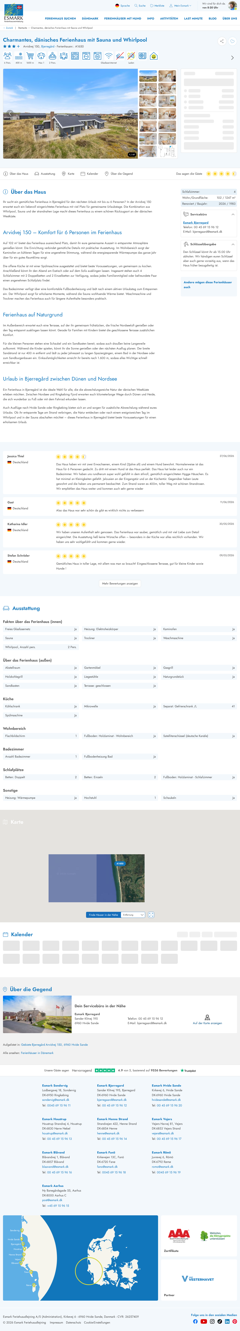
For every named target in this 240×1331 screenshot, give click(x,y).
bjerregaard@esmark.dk (152, 1023)
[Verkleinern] (234, 914)
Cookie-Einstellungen (97, 1322)
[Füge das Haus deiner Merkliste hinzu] (232, 41)
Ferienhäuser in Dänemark (37, 1053)
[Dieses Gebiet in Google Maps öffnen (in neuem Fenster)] (7, 919)
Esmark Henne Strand (112, 1119)
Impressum (56, 1322)
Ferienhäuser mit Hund (122, 18)
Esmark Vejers (162, 1119)
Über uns (230, 18)
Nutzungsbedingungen (229, 921)
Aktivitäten (169, 18)
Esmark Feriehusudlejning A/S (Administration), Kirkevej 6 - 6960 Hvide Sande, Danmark (59, 1317)
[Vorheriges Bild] (10, 113)
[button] (120, 863)
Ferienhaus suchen (60, 18)
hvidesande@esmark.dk (166, 1100)
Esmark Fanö (106, 1152)
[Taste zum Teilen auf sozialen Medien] (222, 41)
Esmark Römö (161, 1152)
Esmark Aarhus (52, 1186)
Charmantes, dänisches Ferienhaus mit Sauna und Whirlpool (62, 28)
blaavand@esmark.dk (55, 1167)
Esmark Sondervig (55, 1085)
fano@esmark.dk (107, 1167)
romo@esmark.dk (162, 1167)
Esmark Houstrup (54, 1119)
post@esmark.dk (52, 1200)
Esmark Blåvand (53, 1152)
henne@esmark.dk (108, 1133)
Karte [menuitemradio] (214, 815)
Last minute (193, 18)
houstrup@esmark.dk (55, 1133)
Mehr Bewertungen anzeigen (120, 583)
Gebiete (26, 1044)
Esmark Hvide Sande (166, 1085)
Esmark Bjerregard (195, 222)
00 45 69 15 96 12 (150, 1018)
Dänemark (90, 18)
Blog (213, 18)
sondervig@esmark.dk (55, 1100)
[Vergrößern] (234, 906)
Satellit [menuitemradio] (229, 815)
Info (150, 18)
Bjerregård (47, 46)
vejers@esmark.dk (163, 1133)
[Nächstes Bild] (232, 57)
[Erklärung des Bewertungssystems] (12, 46)
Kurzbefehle (161, 921)
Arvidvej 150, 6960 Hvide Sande (67, 1044)
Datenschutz (73, 1322)
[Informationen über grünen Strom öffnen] (152, 57)
